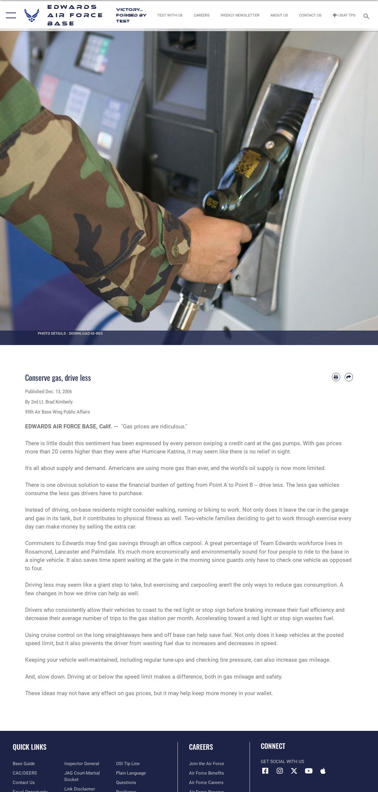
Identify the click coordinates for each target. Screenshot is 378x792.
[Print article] (336, 377)
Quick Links (29, 747)
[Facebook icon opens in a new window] (265, 770)
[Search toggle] (367, 15)
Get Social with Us (282, 761)
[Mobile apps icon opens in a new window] (323, 770)
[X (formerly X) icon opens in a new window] (294, 770)
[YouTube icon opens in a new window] (308, 770)
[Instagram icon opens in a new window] (279, 770)
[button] (9, 15)
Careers (201, 747)
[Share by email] (349, 377)
